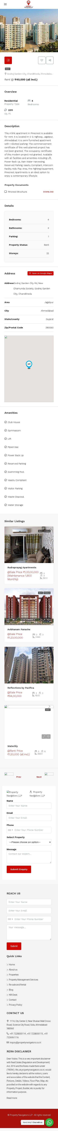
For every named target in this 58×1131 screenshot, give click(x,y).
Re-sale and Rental (17, 985)
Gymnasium (14, 430)
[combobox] (10, 830)
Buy (40, 531)
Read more (12, 1098)
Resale (47, 531)
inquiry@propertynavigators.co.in (25, 1042)
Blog (11, 990)
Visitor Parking (15, 488)
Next (39, 777)
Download (48, 192)
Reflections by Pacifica (20, 687)
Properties (14, 974)
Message (11, 849)
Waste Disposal (16, 496)
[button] (29, 364)
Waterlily (12, 746)
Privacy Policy (15, 1005)
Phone (10, 825)
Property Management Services (23, 980)
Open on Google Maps (42, 273)
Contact (12, 1000)
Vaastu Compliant (17, 480)
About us (13, 969)
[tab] (8, 60)
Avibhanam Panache (18, 629)
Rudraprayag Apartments (21, 567)
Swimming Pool (16, 472)
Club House (14, 422)
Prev (18, 777)
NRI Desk (13, 995)
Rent (8, 69)
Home (12, 964)
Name (10, 801)
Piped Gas (13, 447)
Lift (9, 438)
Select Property (16, 837)
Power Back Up (16, 455)
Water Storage (15, 505)
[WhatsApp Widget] (49, 1122)
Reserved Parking (17, 463)
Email (10, 813)
